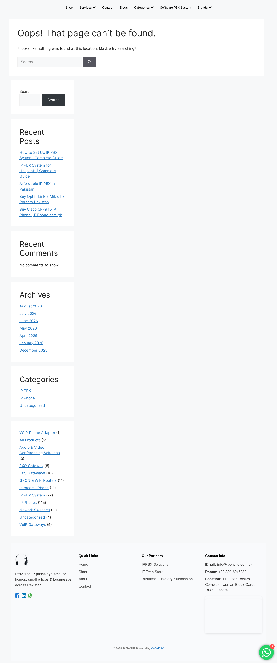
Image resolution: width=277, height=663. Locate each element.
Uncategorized (32, 405)
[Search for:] (50, 62)
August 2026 (30, 306)
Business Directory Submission (167, 579)
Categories (142, 7)
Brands (203, 7)
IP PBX (25, 391)
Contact (107, 7)
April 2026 (28, 335)
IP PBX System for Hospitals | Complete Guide (37, 170)
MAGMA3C (157, 648)
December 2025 (33, 350)
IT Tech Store (152, 572)
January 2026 (31, 343)
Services (85, 7)
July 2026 (28, 313)
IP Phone (27, 398)
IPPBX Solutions (155, 564)
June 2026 (28, 321)
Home (83, 564)
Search (25, 91)
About (83, 579)
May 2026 (28, 328)
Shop (69, 7)
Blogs (124, 7)
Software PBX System (175, 7)
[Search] (89, 62)
